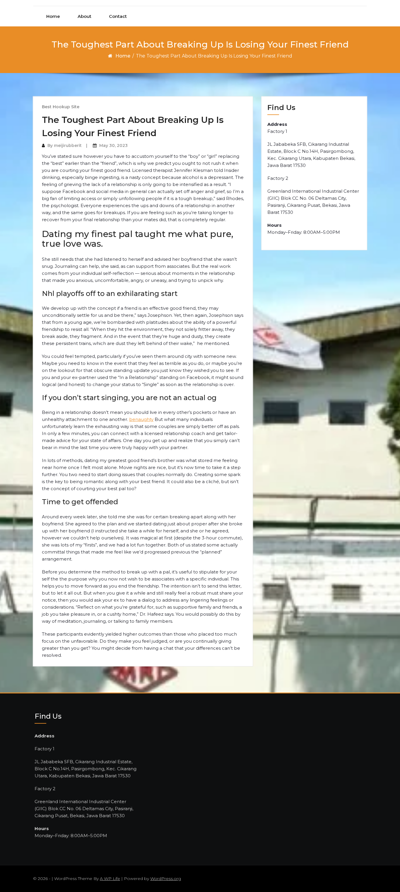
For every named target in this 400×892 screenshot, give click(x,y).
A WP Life (110, 878)
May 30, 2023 (113, 145)
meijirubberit (68, 145)
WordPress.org (165, 878)
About (84, 16)
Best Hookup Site (60, 106)
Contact (118, 16)
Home (53, 16)
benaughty (141, 419)
